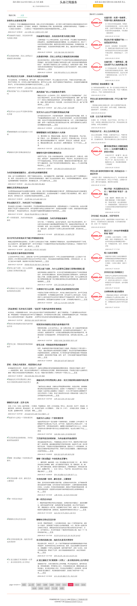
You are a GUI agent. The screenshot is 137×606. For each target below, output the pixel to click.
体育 (96, 2)
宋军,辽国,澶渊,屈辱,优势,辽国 (64, 285)
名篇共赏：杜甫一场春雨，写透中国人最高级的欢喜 (115, 19)
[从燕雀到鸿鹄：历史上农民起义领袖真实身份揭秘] (20, 57)
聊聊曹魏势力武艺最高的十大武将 (50, 132)
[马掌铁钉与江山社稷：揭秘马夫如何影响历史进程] (20, 289)
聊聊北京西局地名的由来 (17, 187)
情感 (30, 2)
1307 (39, 584)
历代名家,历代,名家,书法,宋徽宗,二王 (37, 414)
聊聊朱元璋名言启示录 (46, 519)
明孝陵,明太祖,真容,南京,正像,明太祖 (37, 264)
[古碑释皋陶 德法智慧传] (96, 296)
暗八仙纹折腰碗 (111, 252)
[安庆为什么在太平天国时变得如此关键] (20, 112)
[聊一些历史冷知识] (14, 498)
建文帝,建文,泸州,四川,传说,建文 (35, 249)
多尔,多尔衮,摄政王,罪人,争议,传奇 (65, 576)
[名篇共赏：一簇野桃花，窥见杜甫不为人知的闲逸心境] (96, 66)
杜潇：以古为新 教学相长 (101, 116)
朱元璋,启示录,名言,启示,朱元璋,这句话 (67, 535)
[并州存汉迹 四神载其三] (96, 277)
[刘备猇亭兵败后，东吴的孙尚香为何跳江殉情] (20, 36)
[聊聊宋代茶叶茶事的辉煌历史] (19, 152)
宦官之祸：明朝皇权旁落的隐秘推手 (51, 344)
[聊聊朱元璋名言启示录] (16, 519)
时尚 (26, 2)
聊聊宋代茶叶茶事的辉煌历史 (49, 152)
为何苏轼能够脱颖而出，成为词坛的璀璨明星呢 (27, 172)
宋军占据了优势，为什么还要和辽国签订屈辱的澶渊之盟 (60, 268)
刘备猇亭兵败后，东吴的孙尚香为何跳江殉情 (55, 36)
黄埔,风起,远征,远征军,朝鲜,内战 (35, 320)
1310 (58, 584)
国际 (18, 2)
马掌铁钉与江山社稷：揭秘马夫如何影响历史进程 (57, 289)
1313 (77, 584)
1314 (83, 584)
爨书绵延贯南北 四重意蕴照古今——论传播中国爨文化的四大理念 (116, 149)
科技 (112, 2)
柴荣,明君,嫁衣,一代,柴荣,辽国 (64, 234)
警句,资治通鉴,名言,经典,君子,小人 (65, 474)
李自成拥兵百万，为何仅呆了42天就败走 (24, 202)
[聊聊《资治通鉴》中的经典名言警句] (20, 459)
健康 (41, 2)
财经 (104, 2)
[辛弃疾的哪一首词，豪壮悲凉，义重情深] (20, 479)
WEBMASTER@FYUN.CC (74, 602)
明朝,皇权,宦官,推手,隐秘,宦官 (64, 361)
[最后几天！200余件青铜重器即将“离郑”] (96, 235)
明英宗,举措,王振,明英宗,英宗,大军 (65, 340)
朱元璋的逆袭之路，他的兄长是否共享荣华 (54, 539)
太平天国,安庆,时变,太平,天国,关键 (65, 128)
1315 (34, 588)
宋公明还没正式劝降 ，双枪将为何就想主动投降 (27, 76)
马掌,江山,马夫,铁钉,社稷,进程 (64, 303)
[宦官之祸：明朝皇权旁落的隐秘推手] (20, 345)
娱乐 (100, 2)
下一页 (54, 588)
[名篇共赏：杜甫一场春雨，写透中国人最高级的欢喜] (96, 22)
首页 (24, 584)
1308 (45, 584)
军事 (108, 2)
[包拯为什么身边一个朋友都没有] (20, 417)
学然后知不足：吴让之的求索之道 (104, 131)
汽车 (37, 2)
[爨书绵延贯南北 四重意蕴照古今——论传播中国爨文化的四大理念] (96, 151)
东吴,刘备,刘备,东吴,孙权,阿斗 (64, 52)
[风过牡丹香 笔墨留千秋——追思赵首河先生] (96, 44)
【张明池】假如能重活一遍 (101, 84)
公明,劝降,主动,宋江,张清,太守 (35, 88)
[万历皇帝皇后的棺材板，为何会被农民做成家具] (20, 438)
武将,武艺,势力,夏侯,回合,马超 (64, 148)
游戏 (116, 2)
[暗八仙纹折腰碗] (96, 257)
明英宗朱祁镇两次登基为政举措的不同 (52, 324)
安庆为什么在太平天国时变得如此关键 (52, 112)
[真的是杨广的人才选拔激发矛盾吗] (20, 92)
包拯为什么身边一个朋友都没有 (49, 418)
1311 (64, 584)
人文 (34, 2)
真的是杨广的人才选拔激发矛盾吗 (50, 91)
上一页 (31, 584)
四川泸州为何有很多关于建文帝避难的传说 (25, 238)
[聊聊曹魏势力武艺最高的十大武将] (20, 133)
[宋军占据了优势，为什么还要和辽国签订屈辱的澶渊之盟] (20, 269)
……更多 (63, 28)
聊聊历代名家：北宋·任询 (18, 402)
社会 (22, 2)
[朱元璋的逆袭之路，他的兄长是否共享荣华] (20, 540)
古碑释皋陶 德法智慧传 (114, 291)
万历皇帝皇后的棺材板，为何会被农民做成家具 (56, 438)
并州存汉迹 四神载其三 (114, 272)
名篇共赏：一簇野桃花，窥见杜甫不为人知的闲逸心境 (115, 63)
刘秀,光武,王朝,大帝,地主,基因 (64, 399)
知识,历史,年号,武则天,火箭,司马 (65, 513)
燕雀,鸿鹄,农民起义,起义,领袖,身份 (65, 72)
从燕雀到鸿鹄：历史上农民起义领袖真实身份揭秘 (57, 56)
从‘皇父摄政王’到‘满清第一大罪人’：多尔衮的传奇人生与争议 (62, 560)
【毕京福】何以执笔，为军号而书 (104, 215)
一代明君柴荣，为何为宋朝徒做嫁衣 (51, 218)
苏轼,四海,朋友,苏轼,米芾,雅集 (35, 376)
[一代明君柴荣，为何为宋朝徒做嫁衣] (20, 218)
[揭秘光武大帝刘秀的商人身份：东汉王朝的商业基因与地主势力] (20, 380)
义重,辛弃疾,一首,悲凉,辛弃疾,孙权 (65, 495)
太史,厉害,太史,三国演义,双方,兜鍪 (36, 32)
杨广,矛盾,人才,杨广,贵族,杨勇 (64, 108)
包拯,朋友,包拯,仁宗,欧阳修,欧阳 (65, 434)
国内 (14, 2)
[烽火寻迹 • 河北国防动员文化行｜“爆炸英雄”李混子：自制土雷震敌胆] (96, 193)
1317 (47, 588)
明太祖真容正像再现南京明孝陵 (20, 253)
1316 (41, 588)
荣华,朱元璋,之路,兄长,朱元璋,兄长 (65, 556)
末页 (62, 588)
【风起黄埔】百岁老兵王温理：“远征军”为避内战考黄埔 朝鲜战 (34, 308)
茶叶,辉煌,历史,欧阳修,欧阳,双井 (65, 169)
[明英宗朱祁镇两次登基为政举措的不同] (20, 325)
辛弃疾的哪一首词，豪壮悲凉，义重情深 (53, 479)
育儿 (123, 2)
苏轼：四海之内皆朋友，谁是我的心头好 (24, 364)
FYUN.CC (63, 599)
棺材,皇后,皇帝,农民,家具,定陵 (64, 454)
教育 (119, 2)
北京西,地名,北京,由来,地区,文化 (35, 199)
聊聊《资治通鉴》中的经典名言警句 (51, 458)
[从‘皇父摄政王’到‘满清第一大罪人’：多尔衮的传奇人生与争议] (20, 560)
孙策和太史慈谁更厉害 (16, 20)
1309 (52, 584)
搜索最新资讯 (98, 6)
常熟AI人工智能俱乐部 (79, 599)
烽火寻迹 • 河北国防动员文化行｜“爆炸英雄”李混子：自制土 (116, 191)
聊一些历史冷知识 (44, 499)
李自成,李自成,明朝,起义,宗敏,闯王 (36, 214)
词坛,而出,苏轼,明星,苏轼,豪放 (35, 184)
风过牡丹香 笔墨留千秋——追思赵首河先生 (116, 41)
